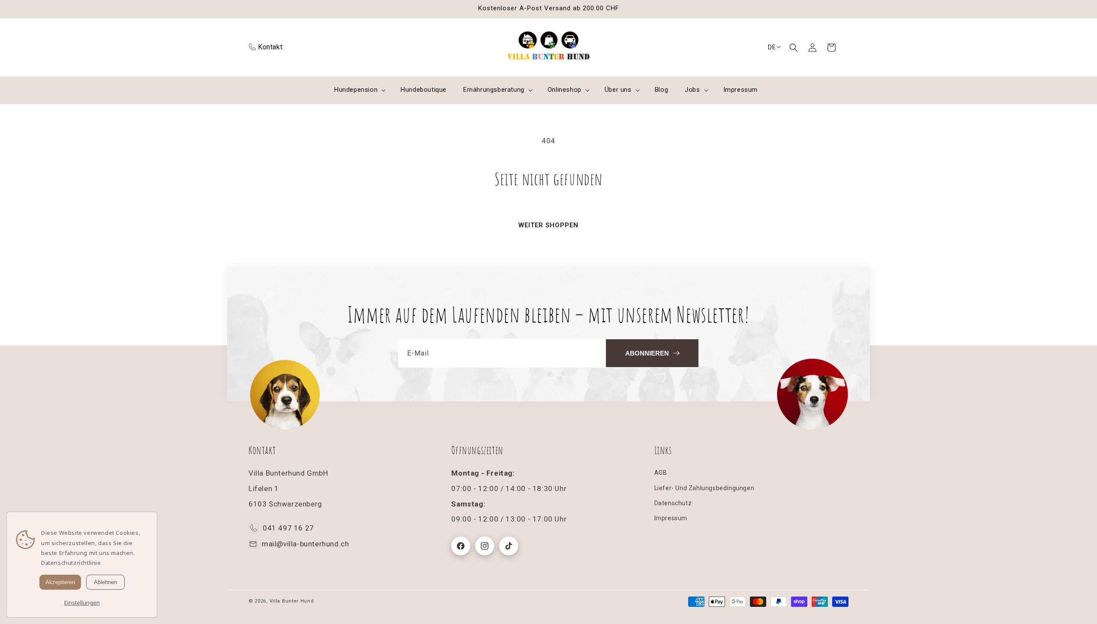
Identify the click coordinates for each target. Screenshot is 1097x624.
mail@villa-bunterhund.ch (305, 544)
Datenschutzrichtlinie (71, 563)
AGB (660, 473)
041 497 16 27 (288, 528)
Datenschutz (673, 503)
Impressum (670, 518)
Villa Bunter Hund (292, 601)
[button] (793, 47)
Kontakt (270, 47)
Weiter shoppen (548, 225)
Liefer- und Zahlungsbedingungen (704, 488)
